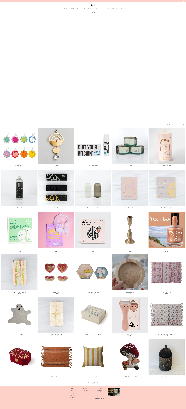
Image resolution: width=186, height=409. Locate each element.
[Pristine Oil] (19, 188)
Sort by (167, 122)
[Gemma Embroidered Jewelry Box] (19, 357)
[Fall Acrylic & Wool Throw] (56, 357)
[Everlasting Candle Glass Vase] (93, 188)
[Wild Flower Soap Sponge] (19, 146)
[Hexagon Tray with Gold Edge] (93, 272)
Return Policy (72, 395)
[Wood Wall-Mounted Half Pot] (167, 357)
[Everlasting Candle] (56, 188)
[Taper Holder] (130, 230)
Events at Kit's (72, 393)
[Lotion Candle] (130, 146)
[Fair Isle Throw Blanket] (167, 272)
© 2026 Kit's (67, 405)
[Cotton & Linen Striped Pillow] (93, 357)
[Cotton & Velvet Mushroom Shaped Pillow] (130, 357)
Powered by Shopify (72, 405)
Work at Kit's (72, 397)
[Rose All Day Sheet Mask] (130, 188)
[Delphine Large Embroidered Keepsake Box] (93, 315)
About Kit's (119, 8)
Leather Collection (75, 8)
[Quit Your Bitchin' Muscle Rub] (93, 146)
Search (72, 390)
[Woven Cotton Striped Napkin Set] (19, 272)
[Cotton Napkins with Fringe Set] (56, 315)
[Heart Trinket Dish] (56, 272)
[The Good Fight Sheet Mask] (56, 230)
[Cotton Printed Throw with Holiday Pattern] (167, 315)
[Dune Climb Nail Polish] (167, 230)
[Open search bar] (179, 4)
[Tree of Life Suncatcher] (167, 146)
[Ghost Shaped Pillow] (19, 315)
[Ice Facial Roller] (130, 315)
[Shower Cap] (93, 230)
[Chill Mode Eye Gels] (19, 230)
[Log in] (180, 4)
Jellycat (66, 8)
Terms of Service (72, 399)
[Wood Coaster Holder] (130, 272)
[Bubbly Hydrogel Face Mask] (167, 188)
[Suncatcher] (56, 146)
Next (97, 382)
